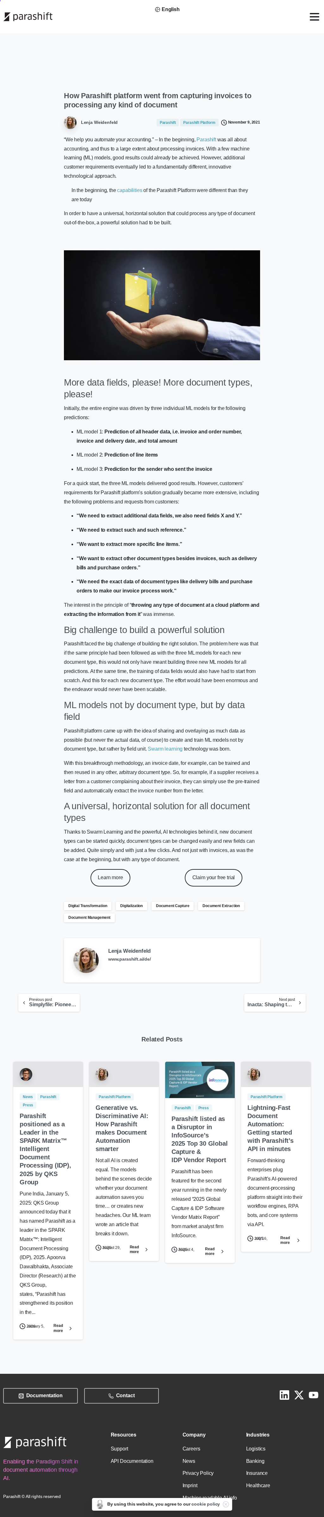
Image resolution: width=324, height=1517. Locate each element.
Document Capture (172, 906)
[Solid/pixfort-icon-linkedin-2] (284, 1395)
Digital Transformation (87, 906)
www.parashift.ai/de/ (129, 959)
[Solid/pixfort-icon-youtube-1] (313, 1395)
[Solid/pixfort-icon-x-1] (299, 1395)
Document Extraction (221, 906)
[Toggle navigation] (314, 16)
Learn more (110, 877)
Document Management (89, 917)
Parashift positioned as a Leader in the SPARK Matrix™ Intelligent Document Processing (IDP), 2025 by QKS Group (45, 1149)
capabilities (129, 190)
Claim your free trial (213, 877)
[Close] (225, 1504)
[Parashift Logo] (34, 1442)
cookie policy (205, 1504)
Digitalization (131, 906)
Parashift (206, 139)
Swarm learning (165, 749)
